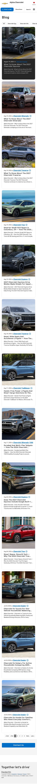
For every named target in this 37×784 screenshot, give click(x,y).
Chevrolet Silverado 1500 (23, 443)
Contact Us (18, 745)
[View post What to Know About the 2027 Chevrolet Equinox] (18, 52)
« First (7, 736)
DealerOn (14, 774)
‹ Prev (11, 736)
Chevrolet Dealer (19, 606)
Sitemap (20, 774)
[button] (7, 9)
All (4, 23)
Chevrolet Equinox (21, 61)
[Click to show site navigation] (34, 9)
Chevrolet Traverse (20, 170)
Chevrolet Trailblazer (21, 388)
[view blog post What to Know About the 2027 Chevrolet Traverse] (18, 162)
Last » (32, 736)
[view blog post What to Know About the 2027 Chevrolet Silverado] (18, 107)
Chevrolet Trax (19, 225)
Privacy (25, 774)
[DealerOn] (6, 772)
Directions (19, 9)
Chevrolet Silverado (21, 116)
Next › (27, 736)
